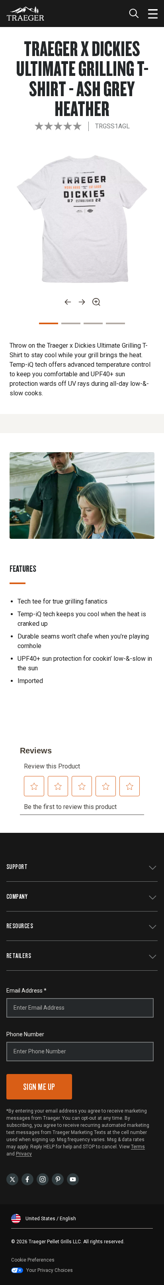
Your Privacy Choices (49, 1270)
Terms (138, 1147)
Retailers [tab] (18, 955)
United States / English (50, 1218)
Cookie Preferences (33, 1260)
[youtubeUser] (73, 1178)
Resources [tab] (19, 925)
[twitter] (12, 1178)
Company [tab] (16, 896)
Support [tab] (16, 866)
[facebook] (27, 1178)
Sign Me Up (39, 1086)
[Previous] (68, 302)
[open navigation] (152, 13)
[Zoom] (96, 302)
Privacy (24, 1154)
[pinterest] (58, 1178)
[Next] (82, 302)
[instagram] (43, 1178)
